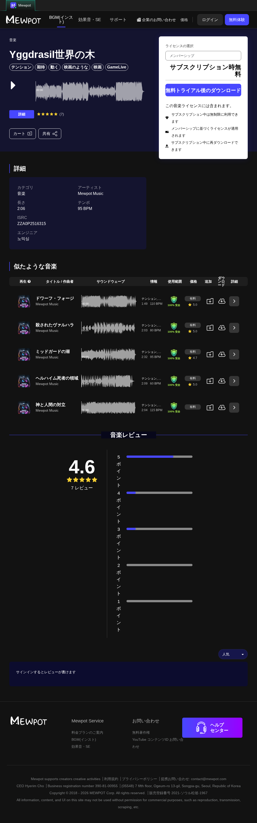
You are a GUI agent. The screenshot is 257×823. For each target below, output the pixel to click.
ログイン (210, 20)
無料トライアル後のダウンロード (203, 90)
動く (54, 67)
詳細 (21, 114)
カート (19, 133)
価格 (184, 20)
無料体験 (237, 20)
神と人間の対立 (51, 404)
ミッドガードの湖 (53, 351)
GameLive (116, 67)
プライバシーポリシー (139, 779)
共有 (46, 133)
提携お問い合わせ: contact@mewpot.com (193, 779)
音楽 (12, 40)
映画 (98, 67)
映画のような (76, 67)
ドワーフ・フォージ (55, 298)
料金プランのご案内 (87, 732)
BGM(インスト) (61, 19)
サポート (118, 19)
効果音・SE (89, 19)
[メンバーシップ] (203, 55)
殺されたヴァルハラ (55, 325)
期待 (41, 67)
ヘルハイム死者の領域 (57, 378)
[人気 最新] (233, 654)
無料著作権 (141, 732)
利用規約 (111, 779)
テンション (21, 67)
